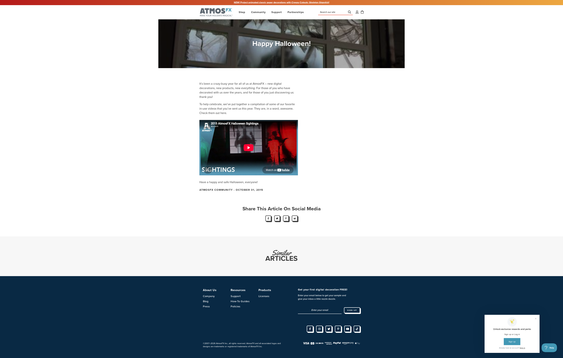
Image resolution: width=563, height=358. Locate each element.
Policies (235, 306)
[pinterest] (338, 329)
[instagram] (319, 329)
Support (236, 296)
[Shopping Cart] (362, 12)
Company (209, 296)
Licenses (263, 296)
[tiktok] (357, 329)
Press (206, 306)
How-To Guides (240, 301)
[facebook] (310, 329)
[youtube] (347, 329)
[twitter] (328, 329)
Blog (205, 301)
